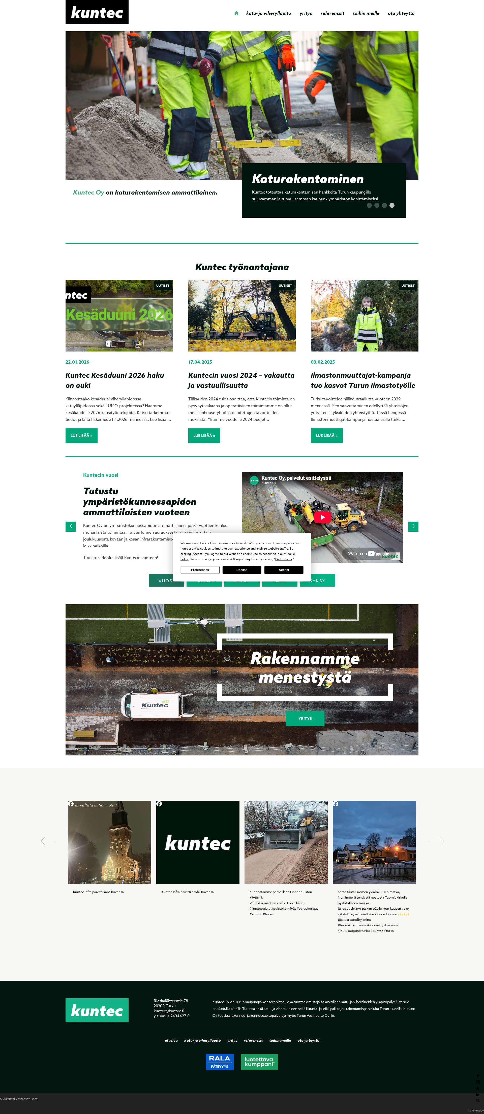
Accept (284, 570)
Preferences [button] (283, 559)
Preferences (200, 570)
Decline (241, 570)
